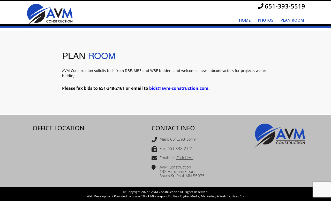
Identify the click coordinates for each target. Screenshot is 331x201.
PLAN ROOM (292, 20)
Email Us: (176, 158)
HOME (245, 20)
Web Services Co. (232, 196)
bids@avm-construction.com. (179, 88)
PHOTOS (265, 20)
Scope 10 (139, 196)
